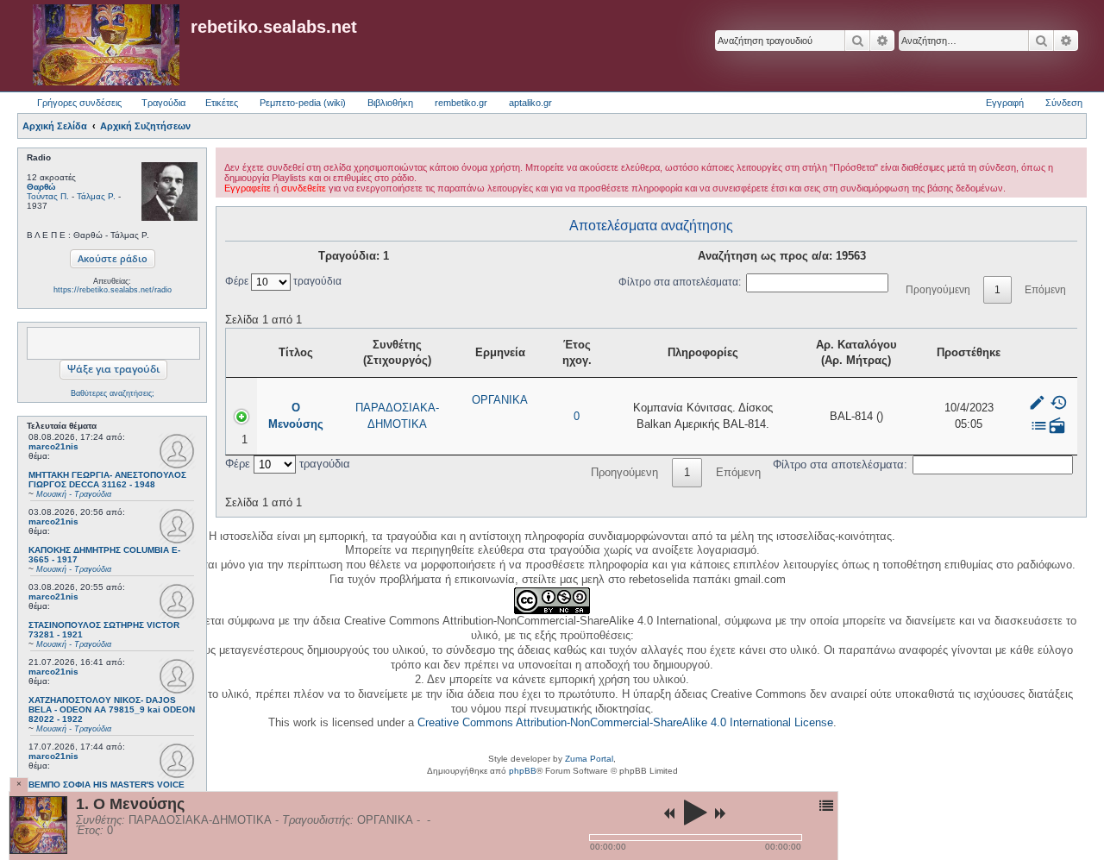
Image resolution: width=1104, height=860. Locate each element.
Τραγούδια (163, 102)
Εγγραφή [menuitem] (1005, 102)
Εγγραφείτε (247, 188)
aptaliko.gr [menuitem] (530, 102)
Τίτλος (296, 352)
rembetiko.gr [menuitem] (461, 102)
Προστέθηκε (968, 352)
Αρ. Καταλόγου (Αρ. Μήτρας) (856, 352)
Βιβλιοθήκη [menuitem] (390, 102)
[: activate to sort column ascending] (1047, 353)
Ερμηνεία (500, 352)
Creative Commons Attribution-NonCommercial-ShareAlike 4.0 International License (625, 722)
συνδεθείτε (303, 188)
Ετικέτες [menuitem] (221, 102)
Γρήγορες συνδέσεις (79, 102)
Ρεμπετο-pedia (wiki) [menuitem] (303, 102)
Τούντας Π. (48, 196)
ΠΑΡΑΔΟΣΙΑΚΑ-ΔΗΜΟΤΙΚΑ (397, 415)
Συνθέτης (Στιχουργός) (397, 352)
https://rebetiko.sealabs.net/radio (112, 290)
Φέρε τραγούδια (283, 281)
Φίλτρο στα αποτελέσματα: (679, 282)
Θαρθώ (41, 186)
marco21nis (53, 446)
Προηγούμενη (938, 290)
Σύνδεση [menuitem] (1063, 102)
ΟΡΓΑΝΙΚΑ (500, 399)
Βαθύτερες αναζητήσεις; (112, 393)
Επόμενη (1045, 290)
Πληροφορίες (703, 352)
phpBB (522, 770)
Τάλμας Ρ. (96, 196)
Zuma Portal (589, 758)
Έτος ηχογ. (577, 352)
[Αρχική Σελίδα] (106, 45)
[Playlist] (826, 805)
